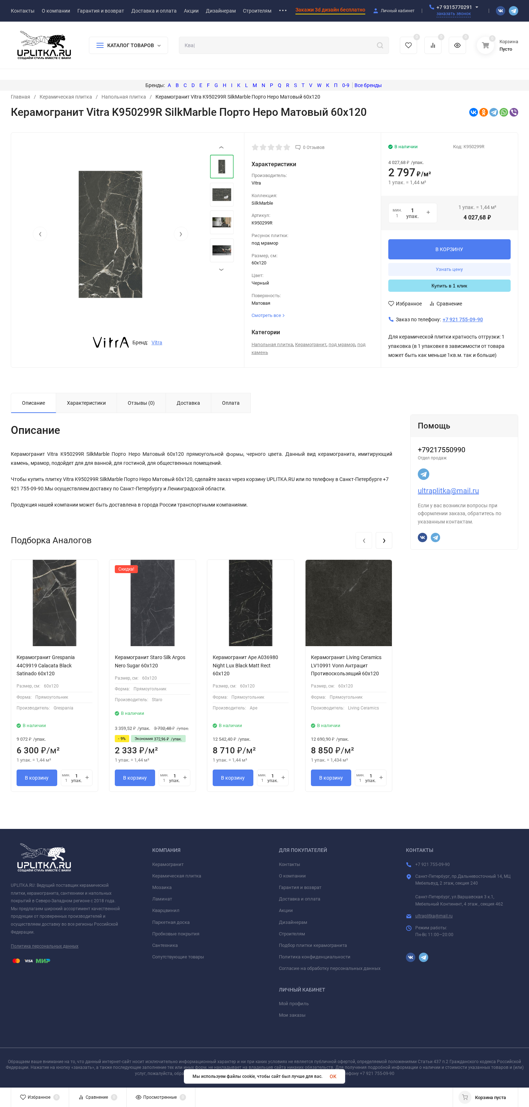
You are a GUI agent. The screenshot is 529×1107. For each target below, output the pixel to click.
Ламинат (162, 899)
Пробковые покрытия (175, 933)
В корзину (37, 778)
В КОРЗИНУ (449, 249)
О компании (292, 876)
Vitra (157, 342)
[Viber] (514, 112)
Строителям (292, 933)
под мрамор (342, 344)
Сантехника (165, 945)
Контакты (289, 864)
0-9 (345, 85)
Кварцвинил (166, 910)
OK (333, 1076)
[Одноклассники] (483, 112)
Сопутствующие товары (178, 956)
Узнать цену (449, 269)
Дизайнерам (293, 922)
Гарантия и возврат (300, 887)
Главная (20, 96)
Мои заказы (292, 1015)
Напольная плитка (123, 96)
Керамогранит (310, 344)
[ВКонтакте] (473, 112)
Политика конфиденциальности (315, 956)
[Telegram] (493, 112)
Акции (286, 910)
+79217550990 (441, 449)
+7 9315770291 (454, 7)
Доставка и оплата (299, 899)
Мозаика (162, 887)
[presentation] (40, 234)
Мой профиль (294, 1003)
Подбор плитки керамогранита (313, 945)
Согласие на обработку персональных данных (329, 968)
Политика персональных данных (44, 946)
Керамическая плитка (66, 96)
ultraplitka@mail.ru (448, 490)
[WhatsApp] (503, 112)
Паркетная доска (171, 922)
